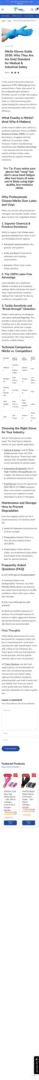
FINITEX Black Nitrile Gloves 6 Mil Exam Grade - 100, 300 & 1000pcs (28, 798)
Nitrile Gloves (17, 16)
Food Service (10, 483)
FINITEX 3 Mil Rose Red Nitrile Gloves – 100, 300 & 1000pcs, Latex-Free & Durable (10, 799)
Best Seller (5, 16)
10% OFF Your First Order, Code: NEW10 (21, 3)
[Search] (32, 9)
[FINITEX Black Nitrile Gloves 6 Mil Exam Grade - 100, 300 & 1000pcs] (28, 780)
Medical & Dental (12, 450)
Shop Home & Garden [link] (10, 767)
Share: (7, 72)
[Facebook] (12, 72)
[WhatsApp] (15, 72)
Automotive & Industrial (15, 468)
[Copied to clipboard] (18, 72)
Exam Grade (28, 16)
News (9, 21)
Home (3, 21)
